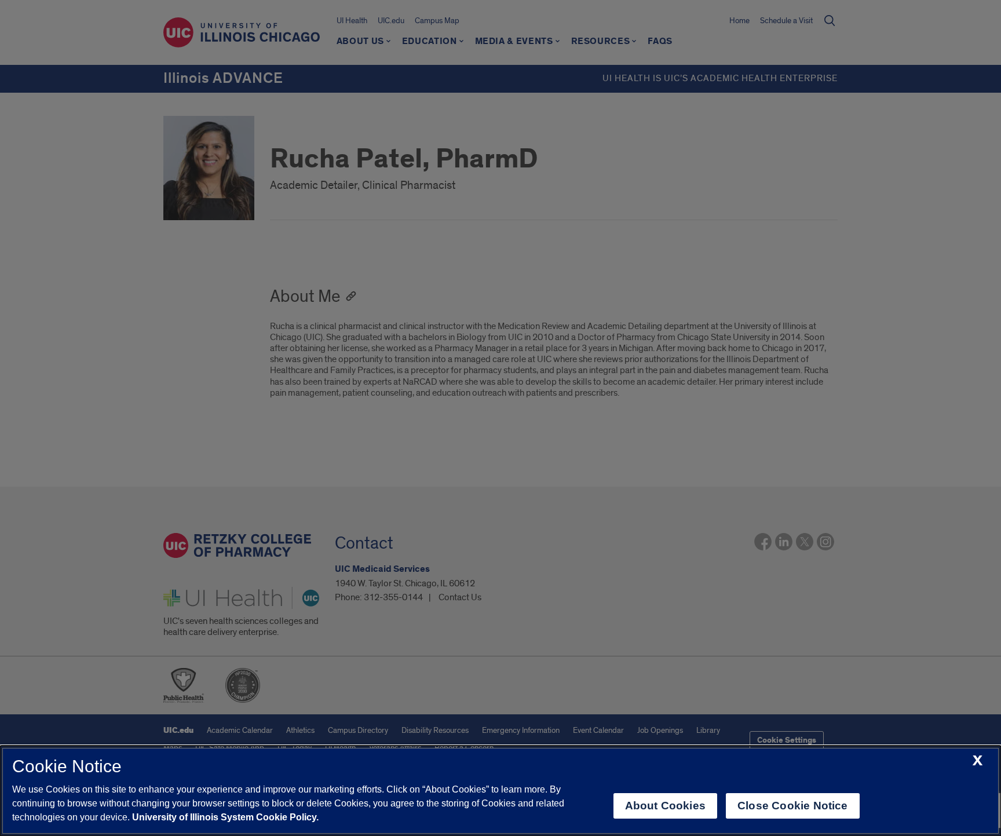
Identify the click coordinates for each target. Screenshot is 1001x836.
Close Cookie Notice (792, 806)
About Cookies (665, 806)
